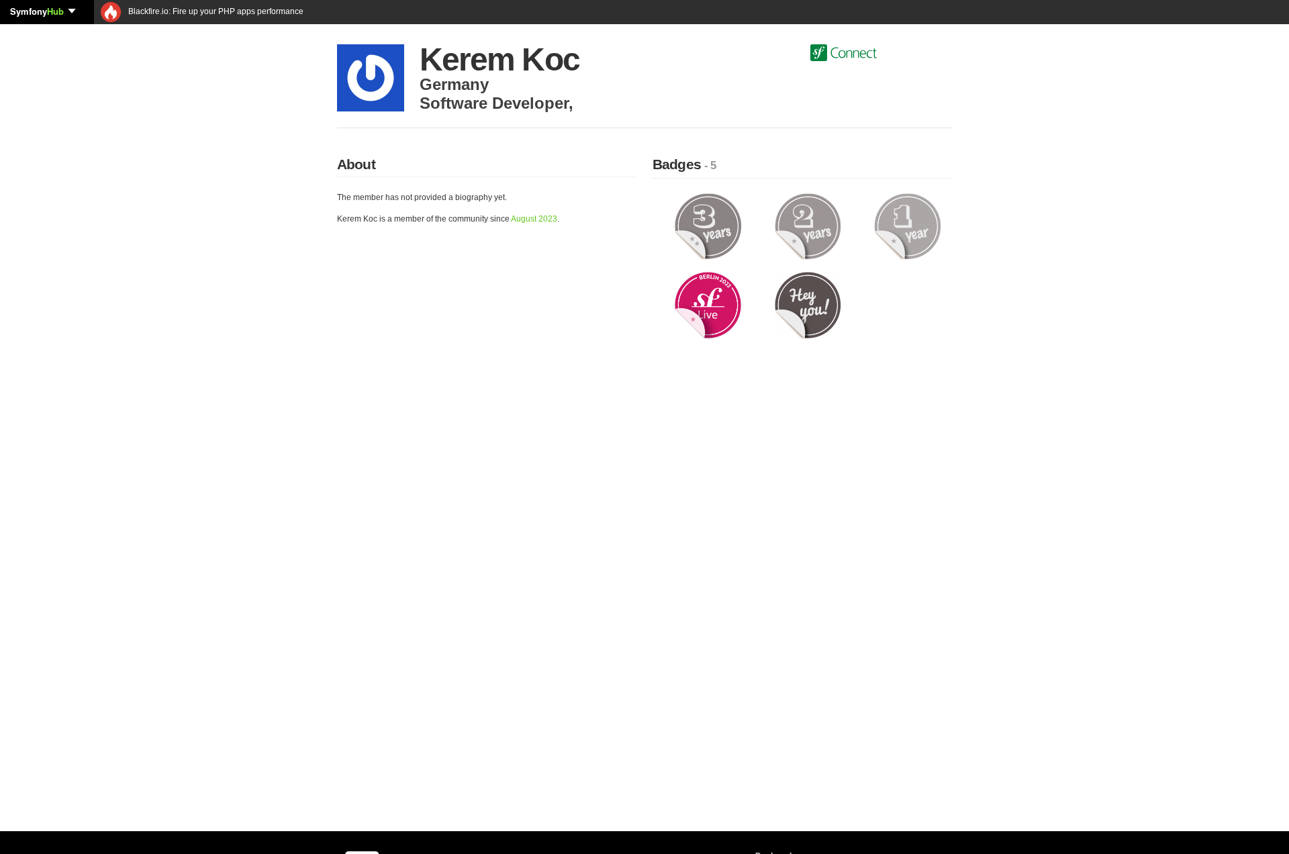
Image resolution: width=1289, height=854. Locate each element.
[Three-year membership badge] (708, 225)
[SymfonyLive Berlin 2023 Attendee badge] (708, 305)
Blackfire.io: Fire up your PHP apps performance (214, 11)
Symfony (37, 11)
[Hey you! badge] (808, 305)
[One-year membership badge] (907, 225)
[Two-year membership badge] (808, 225)
